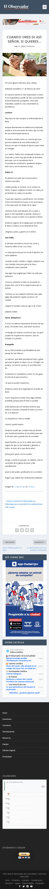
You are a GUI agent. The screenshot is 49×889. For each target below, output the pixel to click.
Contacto (7, 725)
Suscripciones (8, 731)
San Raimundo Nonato (20, 808)
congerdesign (19, 486)
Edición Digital (9, 750)
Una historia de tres (17, 684)
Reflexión (31, 46)
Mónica (9, 789)
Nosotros (7, 738)
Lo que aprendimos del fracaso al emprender (20, 688)
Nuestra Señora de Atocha (22, 803)
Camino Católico (16, 663)
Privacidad (7, 756)
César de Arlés (12, 787)
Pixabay (31, 486)
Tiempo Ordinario (13, 784)
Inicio (5, 713)
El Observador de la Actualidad (22, 656)
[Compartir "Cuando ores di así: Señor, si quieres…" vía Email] (27, 530)
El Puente (13, 677)
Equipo (6, 744)
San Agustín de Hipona (21, 798)
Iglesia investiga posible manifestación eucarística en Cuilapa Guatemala (18, 660)
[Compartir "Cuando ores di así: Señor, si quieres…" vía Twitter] (21, 530)
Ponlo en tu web (29, 827)
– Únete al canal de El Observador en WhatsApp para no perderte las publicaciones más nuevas (24, 504)
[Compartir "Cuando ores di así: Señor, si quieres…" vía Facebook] (16, 530)
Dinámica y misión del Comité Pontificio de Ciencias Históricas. (20, 680)
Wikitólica (13, 693)
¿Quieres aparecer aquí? (29, 693)
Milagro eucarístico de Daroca (24, 812)
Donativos (7, 719)
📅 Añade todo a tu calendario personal (24, 794)
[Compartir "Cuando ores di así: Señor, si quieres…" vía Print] (32, 530)
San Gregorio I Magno (20, 821)
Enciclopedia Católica (18, 671)
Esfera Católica (16, 652)
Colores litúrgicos (13, 673)
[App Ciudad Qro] (25, 598)
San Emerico (16, 817)
